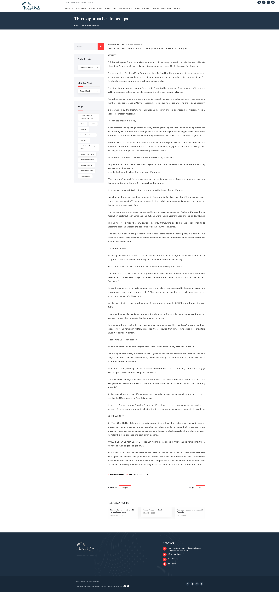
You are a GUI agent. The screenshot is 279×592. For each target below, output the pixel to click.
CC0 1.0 (121, 586)
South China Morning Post (88, 147)
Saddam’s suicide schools (152, 510)
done (200, 488)
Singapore (125, 488)
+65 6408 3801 (172, 563)
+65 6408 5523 (172, 559)
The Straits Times (86, 165)
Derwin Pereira (118, 474)
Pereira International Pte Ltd (101, 586)
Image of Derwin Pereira (83, 586)
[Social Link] (259, 2)
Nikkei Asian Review (87, 135)
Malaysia (84, 129)
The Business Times (87, 154)
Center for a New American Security (87, 117)
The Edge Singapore (87, 160)
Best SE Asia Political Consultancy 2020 (79, 2)
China (83, 124)
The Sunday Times (87, 171)
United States (85, 176)
